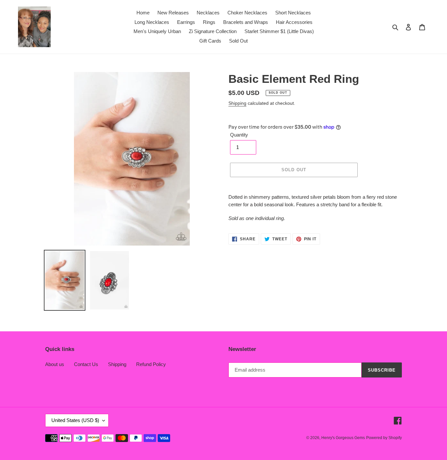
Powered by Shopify (384, 437)
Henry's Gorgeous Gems (343, 437)
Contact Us (86, 364)
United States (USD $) (75, 420)
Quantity (239, 135)
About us (54, 364)
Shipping (237, 103)
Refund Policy (151, 364)
